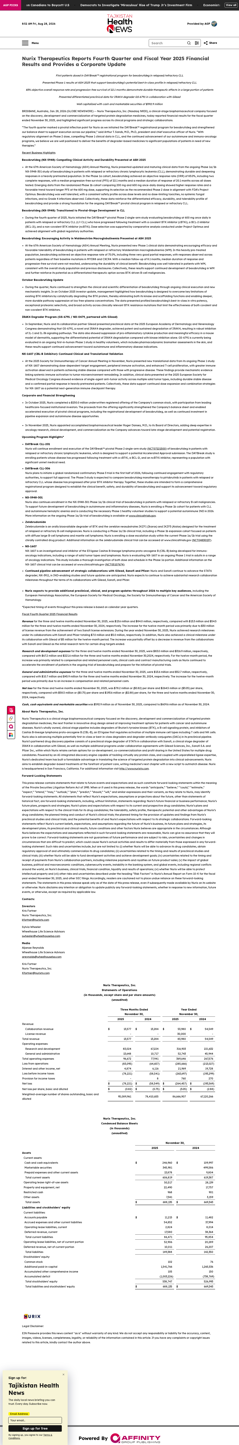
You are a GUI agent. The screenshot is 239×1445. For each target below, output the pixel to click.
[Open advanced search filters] (197, 43)
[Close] (63, 1374)
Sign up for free (35, 1428)
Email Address (19, 1413)
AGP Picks (10, 5)
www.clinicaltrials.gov (142, 515)
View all (231, 5)
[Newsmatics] (11, 735)
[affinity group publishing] (11, 726)
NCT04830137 (201, 540)
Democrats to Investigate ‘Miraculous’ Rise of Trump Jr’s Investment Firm (136, 5)
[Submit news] (11, 710)
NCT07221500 (157, 448)
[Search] (189, 43)
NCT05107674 (114, 564)
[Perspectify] (11, 718)
